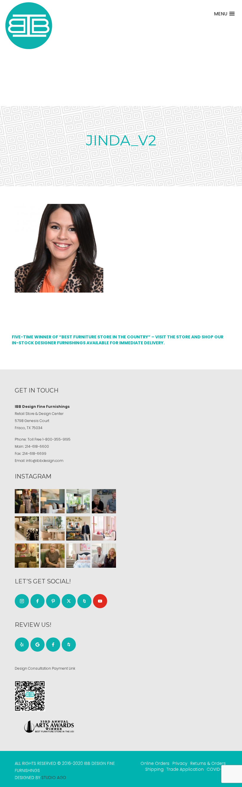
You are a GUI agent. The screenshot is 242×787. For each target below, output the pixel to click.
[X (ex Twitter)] (69, 601)
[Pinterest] (53, 601)
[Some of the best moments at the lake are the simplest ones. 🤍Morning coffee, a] (78, 501)
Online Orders (154, 763)
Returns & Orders (208, 763)
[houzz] (84, 601)
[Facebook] (37, 601)
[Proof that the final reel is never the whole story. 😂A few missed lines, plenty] (104, 501)
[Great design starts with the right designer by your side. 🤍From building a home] (52, 528)
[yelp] (22, 644)
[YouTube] (100, 601)
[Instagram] (22, 601)
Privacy (179, 763)
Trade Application (185, 769)
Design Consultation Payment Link (45, 668)
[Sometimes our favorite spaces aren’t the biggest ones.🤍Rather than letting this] (104, 528)
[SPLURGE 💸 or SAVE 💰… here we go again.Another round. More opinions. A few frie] (104, 555)
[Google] (37, 644)
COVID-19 (216, 769)
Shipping (154, 769)
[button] (224, 14)
